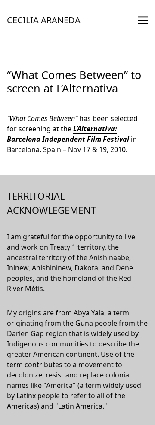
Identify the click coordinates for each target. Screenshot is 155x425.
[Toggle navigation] (143, 20)
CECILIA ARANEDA (44, 20)
